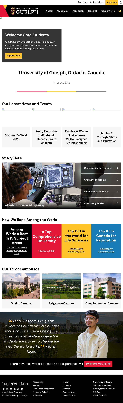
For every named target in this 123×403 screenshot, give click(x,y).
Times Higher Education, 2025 (106, 250)
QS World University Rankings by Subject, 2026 (16, 250)
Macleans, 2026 (46, 251)
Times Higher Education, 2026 (76, 250)
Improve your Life (98, 364)
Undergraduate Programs (98, 167)
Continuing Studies (94, 203)
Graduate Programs (95, 179)
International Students (96, 191)
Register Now (13, 55)
